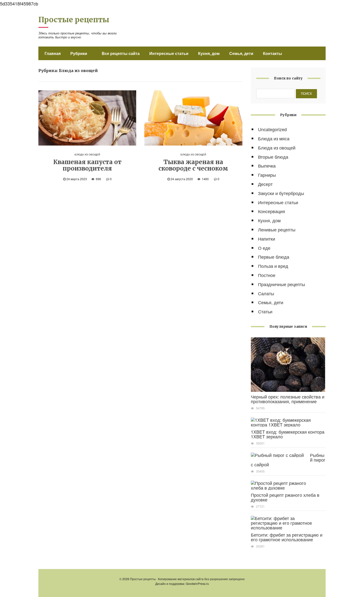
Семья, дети (241, 53)
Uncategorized (272, 129)
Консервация (271, 211)
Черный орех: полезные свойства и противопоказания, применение (287, 398)
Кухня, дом (209, 53)
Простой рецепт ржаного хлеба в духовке (285, 497)
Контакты (272, 53)
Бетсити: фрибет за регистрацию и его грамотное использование (286, 537)
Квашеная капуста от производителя (87, 165)
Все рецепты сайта (121, 53)
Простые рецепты (73, 19)
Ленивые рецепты (276, 229)
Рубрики (78, 53)
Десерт (265, 184)
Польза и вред (273, 266)
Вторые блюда (273, 156)
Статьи (265, 311)
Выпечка (267, 165)
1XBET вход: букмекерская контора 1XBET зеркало (287, 434)
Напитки (266, 238)
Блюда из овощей (87, 154)
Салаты (266, 293)
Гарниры (267, 175)
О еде (264, 248)
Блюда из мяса (273, 138)
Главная (53, 53)
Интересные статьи (168, 53)
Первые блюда (273, 256)
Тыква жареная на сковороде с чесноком (193, 165)
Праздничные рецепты (281, 284)
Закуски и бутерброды (281, 193)
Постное (266, 275)
